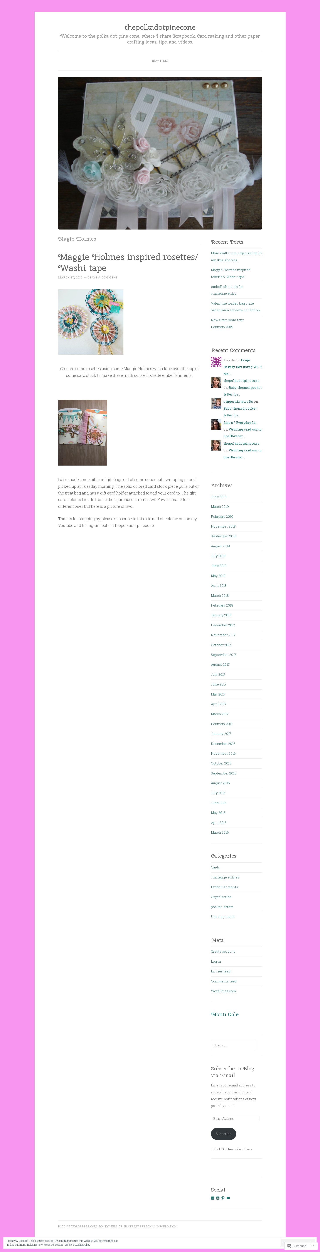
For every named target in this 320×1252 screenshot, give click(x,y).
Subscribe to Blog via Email (232, 1072)
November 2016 (223, 753)
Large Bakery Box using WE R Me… (243, 367)
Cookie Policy (82, 1244)
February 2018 (222, 605)
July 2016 (218, 793)
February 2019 (222, 516)
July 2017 (218, 674)
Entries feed (221, 971)
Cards (215, 867)
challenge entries (225, 877)
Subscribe (223, 1133)
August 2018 (220, 546)
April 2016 (219, 822)
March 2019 (220, 506)
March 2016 (220, 832)
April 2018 (219, 585)
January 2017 (221, 733)
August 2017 (220, 664)
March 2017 (220, 714)
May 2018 (218, 575)
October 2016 (221, 763)
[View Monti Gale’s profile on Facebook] (212, 1198)
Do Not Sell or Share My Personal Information (138, 1226)
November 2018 (223, 526)
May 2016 (218, 812)
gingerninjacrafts (238, 401)
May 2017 (218, 694)
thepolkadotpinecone (160, 27)
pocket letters (222, 907)
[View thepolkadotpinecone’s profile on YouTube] (228, 1198)
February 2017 (222, 724)
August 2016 (220, 783)
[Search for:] (233, 1045)
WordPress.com (223, 991)
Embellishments (224, 887)
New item (160, 60)
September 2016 (223, 773)
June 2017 (218, 684)
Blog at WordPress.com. (78, 1226)
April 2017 (218, 704)
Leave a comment (103, 277)
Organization (221, 897)
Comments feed (224, 981)
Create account (223, 951)
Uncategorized (222, 916)
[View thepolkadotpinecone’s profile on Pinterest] (223, 1198)
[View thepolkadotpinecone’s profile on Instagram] (218, 1198)
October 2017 (221, 645)
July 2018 (218, 556)
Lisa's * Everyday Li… (240, 422)
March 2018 (220, 595)
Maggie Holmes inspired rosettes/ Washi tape (128, 262)
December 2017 (223, 625)
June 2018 (219, 565)
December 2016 (223, 743)
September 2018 (223, 536)
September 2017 (223, 654)
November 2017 (223, 635)
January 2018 (221, 615)
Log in (216, 961)
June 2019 (219, 496)
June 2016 (219, 803)
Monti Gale (225, 1014)
